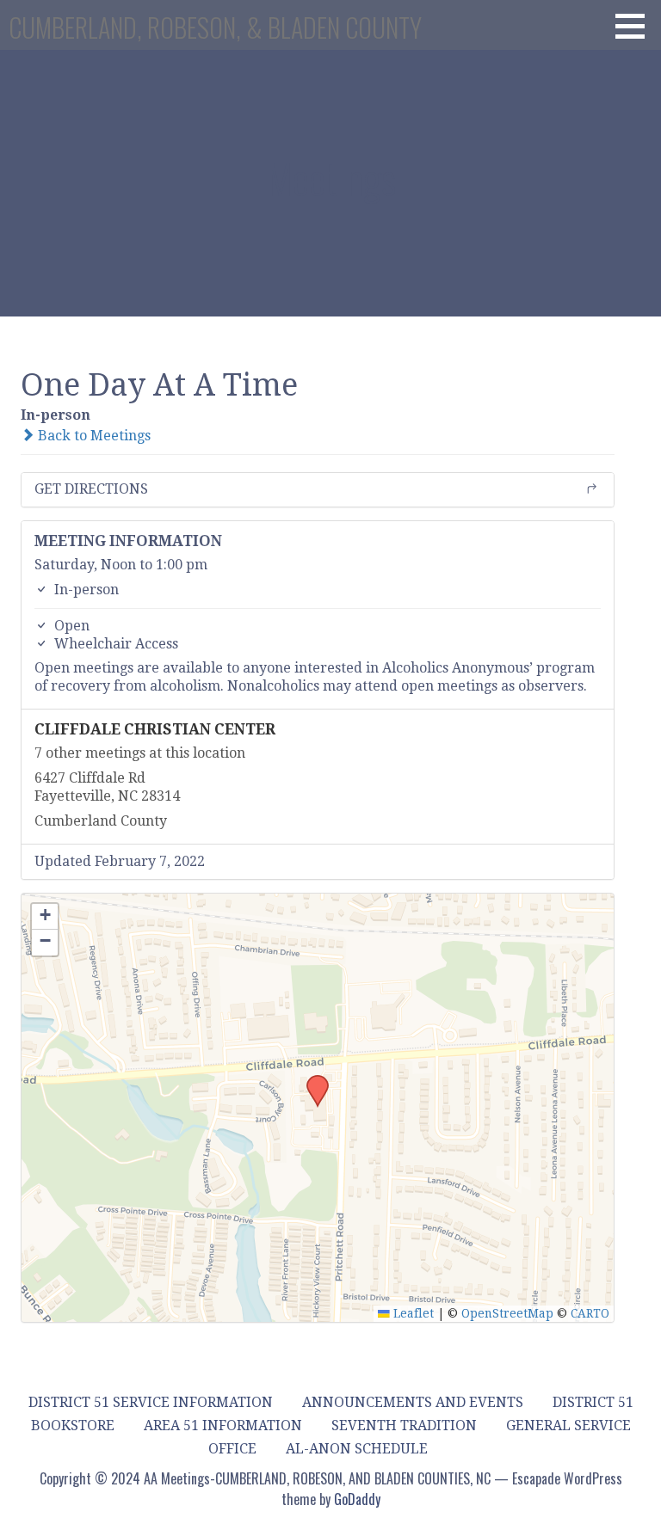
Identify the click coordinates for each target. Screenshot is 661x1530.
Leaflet (412, 1313)
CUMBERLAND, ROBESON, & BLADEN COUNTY (215, 27)
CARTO (590, 1313)
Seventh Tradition (404, 1425)
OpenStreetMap (507, 1313)
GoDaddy (357, 1499)
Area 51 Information (223, 1425)
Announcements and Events (412, 1402)
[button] (636, 25)
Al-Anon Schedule (357, 1449)
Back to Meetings (92, 435)
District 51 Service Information (150, 1402)
